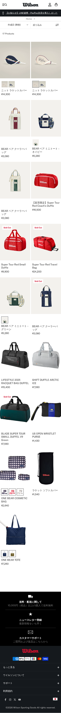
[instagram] (10, 700)
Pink (12, 492)
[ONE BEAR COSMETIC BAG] (15, 468)
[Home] (30, 5)
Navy (4, 492)
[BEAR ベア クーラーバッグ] (15, 118)
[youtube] (19, 700)
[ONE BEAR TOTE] (15, 529)
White (20, 492)
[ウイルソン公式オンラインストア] (30, 651)
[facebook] (5, 700)
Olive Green (12, 553)
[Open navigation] (4, 4)
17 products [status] (8, 33)
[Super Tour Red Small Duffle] (15, 242)
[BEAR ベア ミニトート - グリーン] (15, 295)
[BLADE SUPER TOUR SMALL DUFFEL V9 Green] (15, 411)
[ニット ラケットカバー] (15, 60)
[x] (15, 700)
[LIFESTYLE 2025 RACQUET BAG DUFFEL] (15, 357)
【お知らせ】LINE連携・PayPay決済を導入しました (32, 13)
